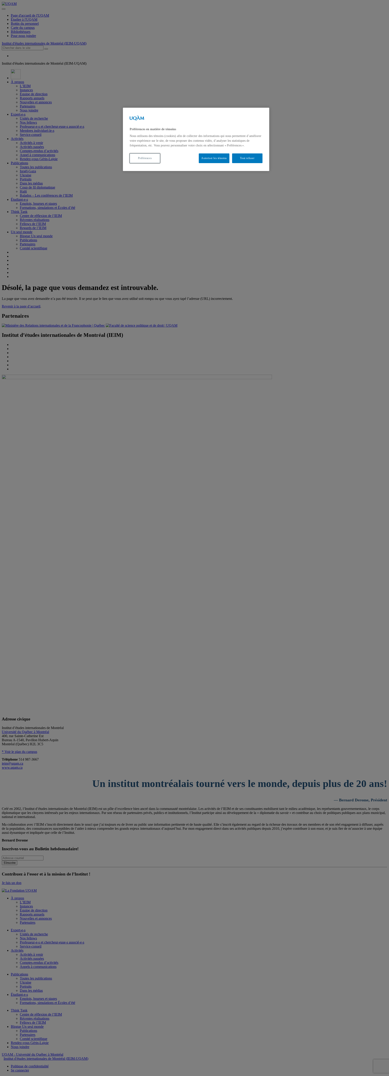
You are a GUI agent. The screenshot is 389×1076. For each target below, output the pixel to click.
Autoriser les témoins (214, 158)
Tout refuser (247, 158)
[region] (196, 139)
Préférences (145, 158)
